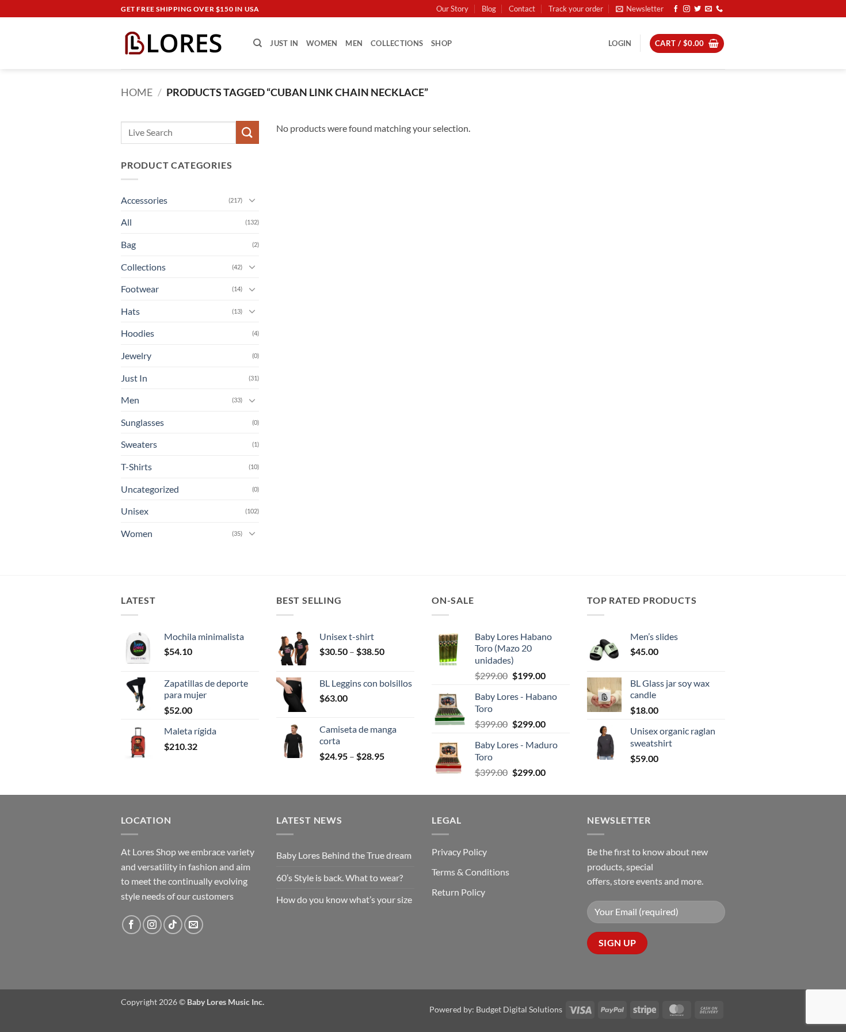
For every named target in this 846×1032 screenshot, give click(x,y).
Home (137, 92)
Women (321, 43)
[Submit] (247, 132)
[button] (640, 8)
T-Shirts (136, 466)
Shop (441, 43)
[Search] (257, 43)
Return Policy (458, 891)
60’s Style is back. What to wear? (339, 877)
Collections (397, 43)
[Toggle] (252, 200)
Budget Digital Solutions (519, 1009)
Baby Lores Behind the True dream (343, 855)
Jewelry (136, 355)
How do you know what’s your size (344, 899)
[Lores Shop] (178, 43)
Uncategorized (150, 488)
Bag (128, 244)
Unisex (134, 510)
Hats (130, 311)
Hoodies (137, 333)
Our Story (452, 8)
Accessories (144, 200)
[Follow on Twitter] (697, 9)
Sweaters (139, 444)
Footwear (140, 288)
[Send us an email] (708, 9)
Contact (522, 8)
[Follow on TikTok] (172, 924)
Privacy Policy (459, 851)
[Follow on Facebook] (675, 9)
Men (354, 43)
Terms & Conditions (470, 871)
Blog (489, 8)
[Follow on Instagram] (686, 9)
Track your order (575, 8)
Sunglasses (142, 422)
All (126, 221)
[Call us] (719, 9)
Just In (284, 43)
